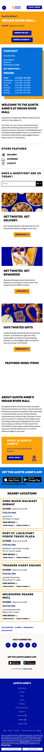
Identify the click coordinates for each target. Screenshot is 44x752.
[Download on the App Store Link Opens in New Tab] (11, 480)
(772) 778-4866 (9, 513)
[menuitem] (22, 688)
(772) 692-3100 (9, 574)
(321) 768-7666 (8, 606)
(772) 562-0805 (9, 56)
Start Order (34, 7)
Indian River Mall (19, 20)
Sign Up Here (21, 484)
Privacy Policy (6, 745)
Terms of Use (24, 742)
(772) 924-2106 (9, 545)
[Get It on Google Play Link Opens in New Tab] (32, 480)
